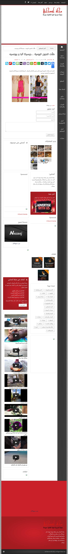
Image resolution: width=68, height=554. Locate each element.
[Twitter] (28, 2)
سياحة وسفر (41, 296)
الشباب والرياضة (49, 317)
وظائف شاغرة (49, 323)
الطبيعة (51, 293)
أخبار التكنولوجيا (49, 303)
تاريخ (37, 327)
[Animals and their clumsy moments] (16, 380)
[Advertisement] (21, 26)
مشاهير (40, 323)
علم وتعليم (50, 330)
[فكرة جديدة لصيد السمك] (16, 335)
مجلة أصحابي (49, 59)
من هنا (22, 305)
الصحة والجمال (49, 313)
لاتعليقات (16, 59)
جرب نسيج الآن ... (34, 511)
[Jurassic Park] (16, 395)
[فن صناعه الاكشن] (16, 410)
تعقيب (53, 105)
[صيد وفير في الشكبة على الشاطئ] (16, 457)
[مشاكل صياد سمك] (16, 350)
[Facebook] (25, 2)
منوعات (43, 320)
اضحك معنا (50, 296)
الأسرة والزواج (49, 290)
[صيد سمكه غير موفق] (16, 442)
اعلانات (43, 293)
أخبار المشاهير (42, 48)
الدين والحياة (39, 290)
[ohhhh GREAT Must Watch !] (16, 365)
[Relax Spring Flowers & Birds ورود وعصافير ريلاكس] (16, 425)
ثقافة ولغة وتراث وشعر (47, 327)
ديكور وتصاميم (49, 300)
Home (51, 48)
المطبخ (51, 320)
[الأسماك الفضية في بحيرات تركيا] (16, 320)
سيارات (39, 317)
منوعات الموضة (49, 310)
